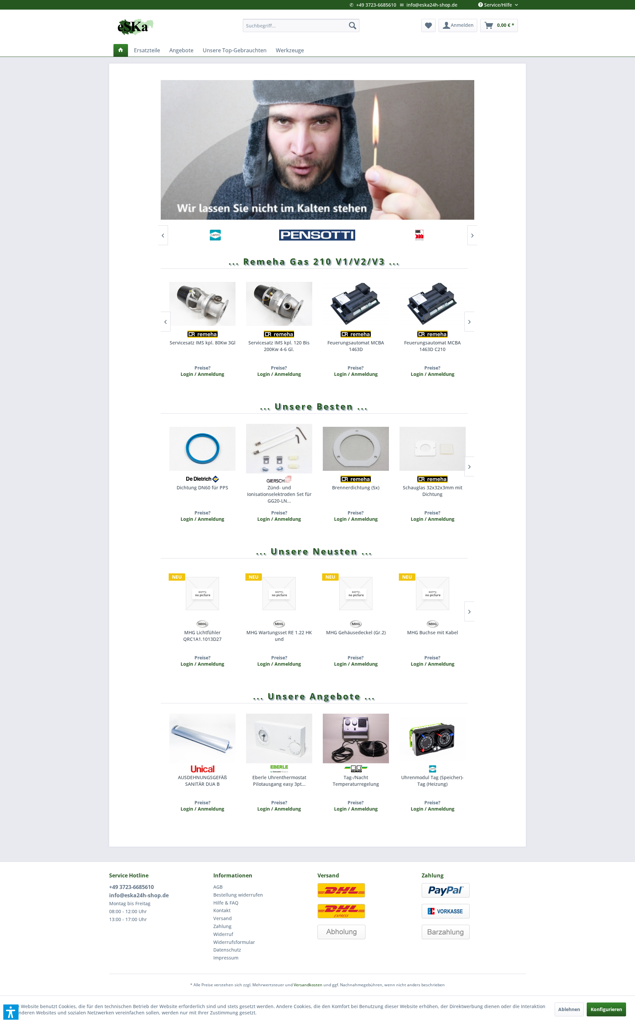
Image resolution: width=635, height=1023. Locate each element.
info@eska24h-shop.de (431, 5)
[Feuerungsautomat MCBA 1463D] (355, 304)
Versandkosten (308, 985)
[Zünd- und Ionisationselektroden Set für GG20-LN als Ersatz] (279, 448)
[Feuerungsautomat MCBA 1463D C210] (432, 304)
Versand (222, 918)
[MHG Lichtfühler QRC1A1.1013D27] (202, 593)
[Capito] (215, 235)
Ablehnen (569, 1009)
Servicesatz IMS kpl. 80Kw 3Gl (202, 342)
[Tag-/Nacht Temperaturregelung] (355, 738)
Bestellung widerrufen (238, 895)
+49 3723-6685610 (376, 5)
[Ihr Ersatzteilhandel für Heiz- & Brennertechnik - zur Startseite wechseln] (135, 27)
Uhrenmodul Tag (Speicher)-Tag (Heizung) (432, 780)
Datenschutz (227, 950)
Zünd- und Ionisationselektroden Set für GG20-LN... (279, 493)
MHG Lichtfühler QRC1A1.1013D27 (202, 635)
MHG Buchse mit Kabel (432, 632)
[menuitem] (301, 25)
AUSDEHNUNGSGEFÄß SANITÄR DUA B (202, 780)
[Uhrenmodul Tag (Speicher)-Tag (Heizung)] (432, 738)
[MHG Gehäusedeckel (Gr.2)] (355, 593)
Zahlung (222, 926)
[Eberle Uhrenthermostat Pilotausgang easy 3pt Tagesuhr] (279, 738)
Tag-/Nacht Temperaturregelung (356, 780)
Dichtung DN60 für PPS (202, 487)
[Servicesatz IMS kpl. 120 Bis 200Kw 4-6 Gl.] (279, 304)
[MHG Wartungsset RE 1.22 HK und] (279, 593)
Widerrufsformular (234, 942)
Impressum (225, 958)
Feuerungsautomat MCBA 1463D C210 (432, 345)
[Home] (120, 50)
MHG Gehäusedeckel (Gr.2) (356, 632)
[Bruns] (419, 235)
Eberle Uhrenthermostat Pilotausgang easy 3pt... (279, 780)
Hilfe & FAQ (225, 903)
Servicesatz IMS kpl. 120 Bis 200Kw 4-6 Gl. (279, 345)
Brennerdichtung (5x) (355, 487)
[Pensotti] (317, 235)
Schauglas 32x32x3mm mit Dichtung (432, 490)
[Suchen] (353, 25)
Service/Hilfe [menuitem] (498, 3)
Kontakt (222, 910)
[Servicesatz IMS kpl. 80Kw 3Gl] (202, 304)
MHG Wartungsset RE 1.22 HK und (279, 635)
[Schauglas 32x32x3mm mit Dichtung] (432, 448)
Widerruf (223, 934)
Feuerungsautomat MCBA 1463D (355, 345)
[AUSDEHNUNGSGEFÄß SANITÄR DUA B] (202, 738)
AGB (218, 887)
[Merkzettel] (428, 25)
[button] (11, 1012)
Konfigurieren (606, 1009)
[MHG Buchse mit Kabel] (432, 593)
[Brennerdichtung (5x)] (355, 448)
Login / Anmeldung (202, 519)
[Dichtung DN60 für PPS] (202, 448)
